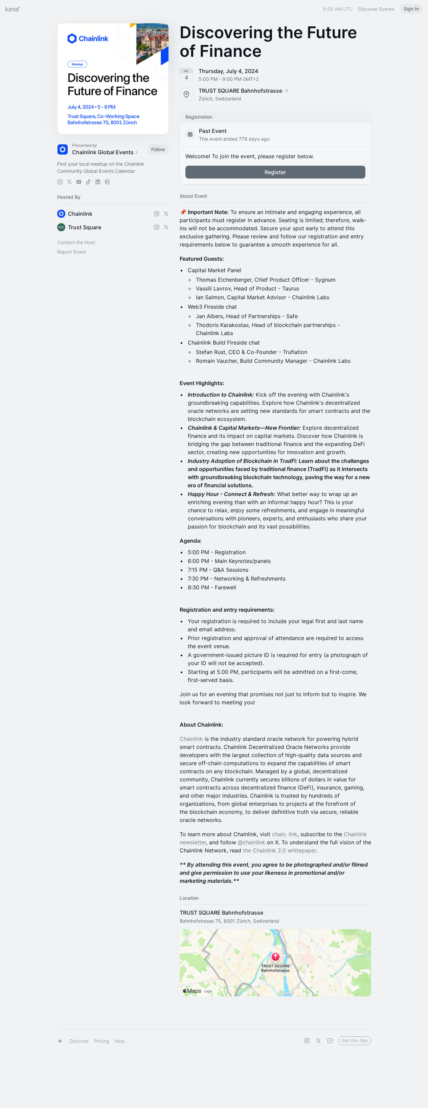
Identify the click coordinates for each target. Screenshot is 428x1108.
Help (120, 1041)
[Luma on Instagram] (307, 1040)
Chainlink (191, 738)
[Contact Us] (330, 1040)
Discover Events (376, 9)
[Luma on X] (318, 1040)
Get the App (355, 1040)
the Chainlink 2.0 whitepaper (279, 850)
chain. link (284, 834)
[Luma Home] (12, 9)
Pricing (101, 1041)
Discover (79, 1041)
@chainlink (250, 842)
